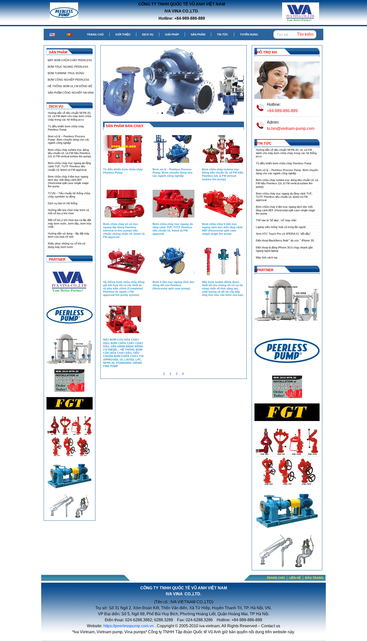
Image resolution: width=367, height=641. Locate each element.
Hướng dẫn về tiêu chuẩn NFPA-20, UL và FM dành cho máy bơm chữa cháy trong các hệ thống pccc (69, 116)
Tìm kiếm (305, 34)
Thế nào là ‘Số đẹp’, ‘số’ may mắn (276, 220)
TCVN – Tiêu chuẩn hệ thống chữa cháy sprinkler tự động (69, 195)
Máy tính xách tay (267, 257)
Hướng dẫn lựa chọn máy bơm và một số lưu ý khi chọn (68, 212)
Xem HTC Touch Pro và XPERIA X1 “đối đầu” (283, 233)
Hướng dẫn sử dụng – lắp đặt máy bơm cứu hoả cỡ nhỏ (68, 235)
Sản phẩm (198, 34)
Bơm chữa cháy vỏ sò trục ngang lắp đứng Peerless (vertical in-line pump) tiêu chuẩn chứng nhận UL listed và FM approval (124, 230)
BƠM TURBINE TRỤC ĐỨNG (66, 73)
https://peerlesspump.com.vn (128, 626)
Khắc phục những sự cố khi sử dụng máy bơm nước (66, 245)
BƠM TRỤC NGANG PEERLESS (68, 66)
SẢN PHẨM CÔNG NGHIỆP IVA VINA (71, 92)
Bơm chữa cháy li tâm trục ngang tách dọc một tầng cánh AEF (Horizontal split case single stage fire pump (68, 181)
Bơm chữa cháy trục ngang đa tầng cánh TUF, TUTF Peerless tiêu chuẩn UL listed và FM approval (69, 166)
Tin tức (222, 34)
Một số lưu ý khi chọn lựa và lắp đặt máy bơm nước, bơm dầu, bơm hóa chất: (69, 223)
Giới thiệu (122, 34)
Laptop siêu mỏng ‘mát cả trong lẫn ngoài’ (281, 226)
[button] (109, 82)
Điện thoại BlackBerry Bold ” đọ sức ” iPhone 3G (285, 240)
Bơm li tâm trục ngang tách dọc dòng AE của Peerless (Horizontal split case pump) (173, 285)
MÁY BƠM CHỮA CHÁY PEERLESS (70, 60)
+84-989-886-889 (282, 111)
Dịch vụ (147, 34)
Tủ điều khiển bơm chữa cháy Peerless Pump (66, 128)
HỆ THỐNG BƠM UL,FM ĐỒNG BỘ (70, 86)
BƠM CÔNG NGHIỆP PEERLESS (68, 79)
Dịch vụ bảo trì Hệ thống (62, 203)
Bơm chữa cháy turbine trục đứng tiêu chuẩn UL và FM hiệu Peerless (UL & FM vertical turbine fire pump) (69, 153)
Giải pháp (172, 34)
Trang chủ (95, 34)
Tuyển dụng (249, 34)
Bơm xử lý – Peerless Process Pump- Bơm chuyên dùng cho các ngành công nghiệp (68, 139)
